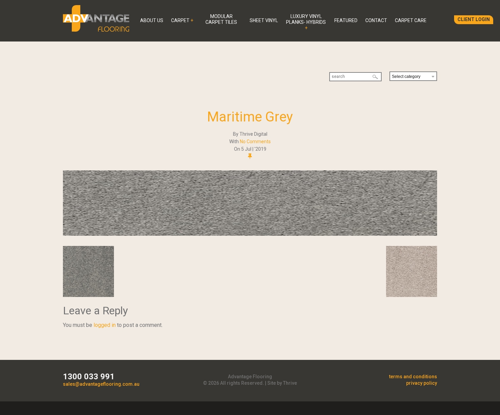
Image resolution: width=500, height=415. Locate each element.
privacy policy (421, 383)
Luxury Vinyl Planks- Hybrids (306, 19)
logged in (105, 325)
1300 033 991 (89, 376)
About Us (151, 20)
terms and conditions (413, 376)
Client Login (473, 19)
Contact (376, 20)
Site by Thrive (282, 383)
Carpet (180, 20)
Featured (345, 20)
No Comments (255, 141)
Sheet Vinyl (264, 20)
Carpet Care (411, 20)
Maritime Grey (250, 117)
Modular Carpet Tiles (221, 19)
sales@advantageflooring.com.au (101, 384)
